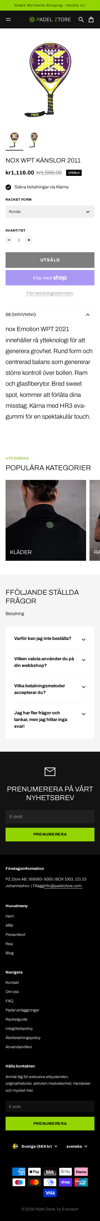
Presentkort (15, 935)
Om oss (12, 992)
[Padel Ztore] (50, 19)
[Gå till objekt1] (14, 140)
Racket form (18, 200)
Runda (15, 212)
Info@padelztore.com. (63, 886)
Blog (10, 953)
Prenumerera (50, 834)
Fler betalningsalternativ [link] (50, 293)
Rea (9, 944)
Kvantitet (16, 230)
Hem (10, 916)
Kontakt (12, 982)
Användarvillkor (19, 1047)
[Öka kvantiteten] (29, 240)
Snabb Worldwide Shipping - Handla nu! (50, 5)
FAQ (9, 1001)
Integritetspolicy (19, 1028)
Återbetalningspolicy (23, 1038)
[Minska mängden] (9, 240)
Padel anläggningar (22, 1010)
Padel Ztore (45, 1209)
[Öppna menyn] (8, 19)
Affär (9, 925)
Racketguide (17, 1019)
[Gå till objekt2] (34, 140)
